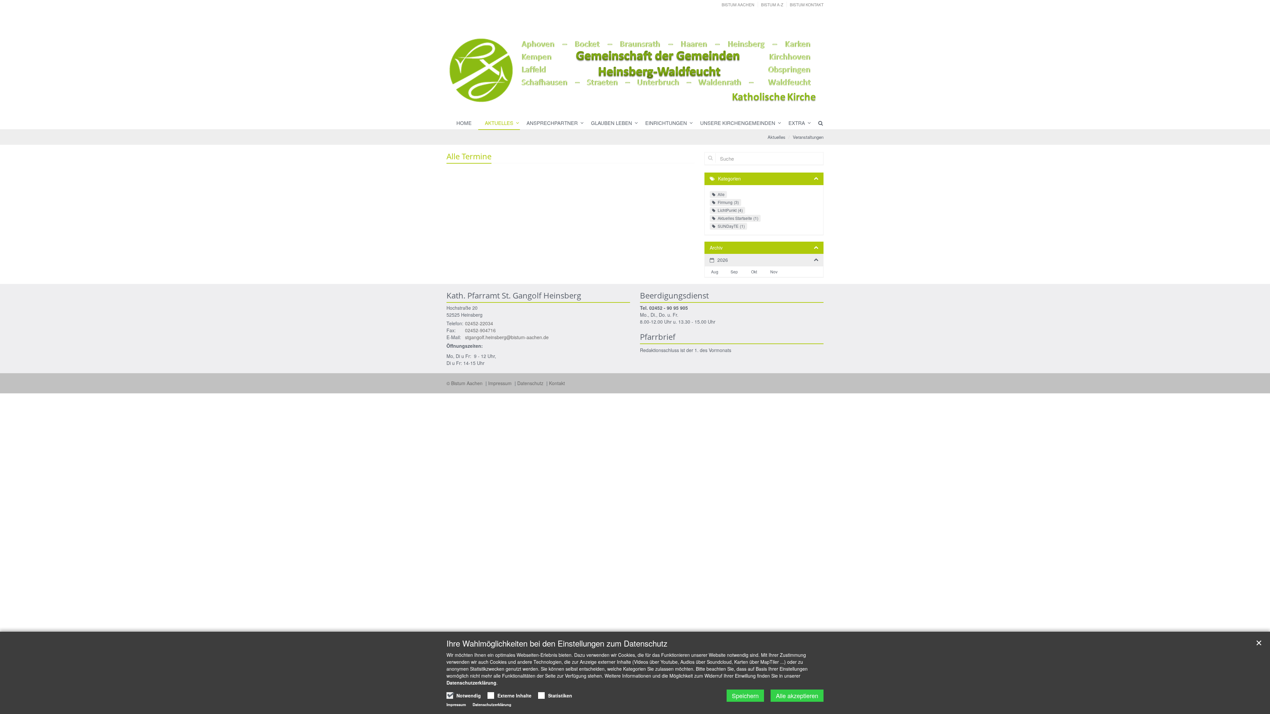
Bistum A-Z (772, 4)
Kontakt (557, 383)
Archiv (716, 247)
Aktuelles (499, 122)
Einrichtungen (666, 122)
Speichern (745, 695)
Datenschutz (531, 383)
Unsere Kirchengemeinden (737, 122)
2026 (722, 260)
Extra (796, 122)
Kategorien (729, 178)
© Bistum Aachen (465, 383)
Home (464, 122)
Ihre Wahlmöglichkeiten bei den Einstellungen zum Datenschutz (556, 643)
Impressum (500, 383)
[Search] (818, 123)
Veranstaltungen (808, 137)
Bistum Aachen (738, 4)
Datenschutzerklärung (471, 682)
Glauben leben (611, 122)
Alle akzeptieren (797, 695)
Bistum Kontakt (807, 4)
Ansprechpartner (552, 122)
